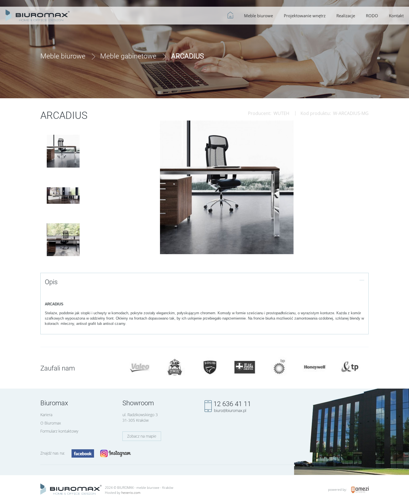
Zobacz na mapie (141, 436)
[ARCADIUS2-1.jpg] (63, 196)
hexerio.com (131, 492)
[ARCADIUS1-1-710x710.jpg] (63, 151)
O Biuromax (50, 423)
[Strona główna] (38, 14)
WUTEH (281, 113)
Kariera (46, 414)
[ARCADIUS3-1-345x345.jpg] (63, 239)
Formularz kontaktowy (59, 431)
